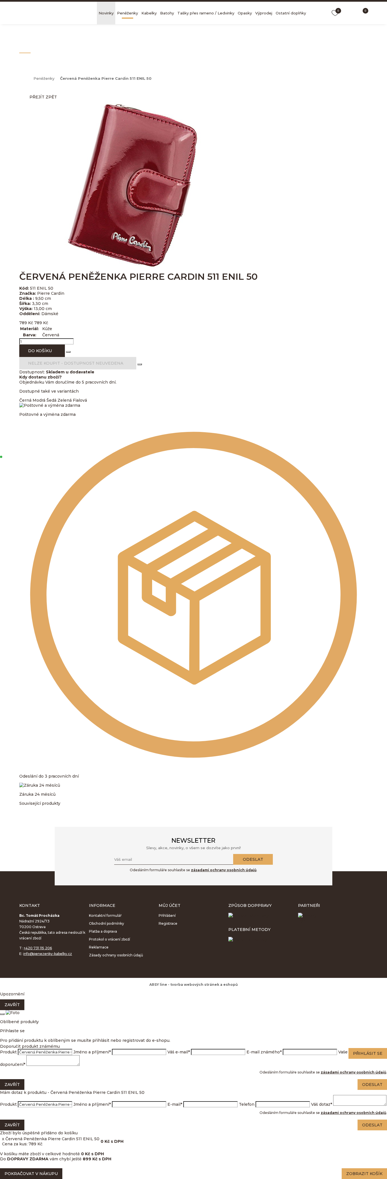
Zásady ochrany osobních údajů (116, 955)
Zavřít (12, 1004)
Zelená (65, 400)
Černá (25, 400)
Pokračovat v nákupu (31, 1173)
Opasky (245, 13)
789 (23, 322)
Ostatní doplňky (291, 13)
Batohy (167, 13)
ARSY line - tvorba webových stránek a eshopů (193, 984)
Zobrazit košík (364, 1173)
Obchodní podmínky (106, 923)
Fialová (80, 400)
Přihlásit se (367, 1053)
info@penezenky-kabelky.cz (47, 954)
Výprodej (263, 13)
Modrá (39, 400)
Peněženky (127, 13)
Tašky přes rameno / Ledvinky (205, 13)
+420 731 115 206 (38, 948)
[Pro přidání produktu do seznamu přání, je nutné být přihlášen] (68, 352)
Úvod (23, 78)
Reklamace (99, 947)
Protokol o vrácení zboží (109, 939)
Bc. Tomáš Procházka (53, 13)
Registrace (168, 923)
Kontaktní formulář (105, 915)
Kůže (47, 328)
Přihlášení (167, 915)
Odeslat (253, 859)
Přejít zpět (43, 97)
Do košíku (40, 350)
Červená (50, 334)
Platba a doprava (103, 931)
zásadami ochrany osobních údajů (223, 870)
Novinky (106, 13)
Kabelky (149, 13)
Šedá (51, 400)
